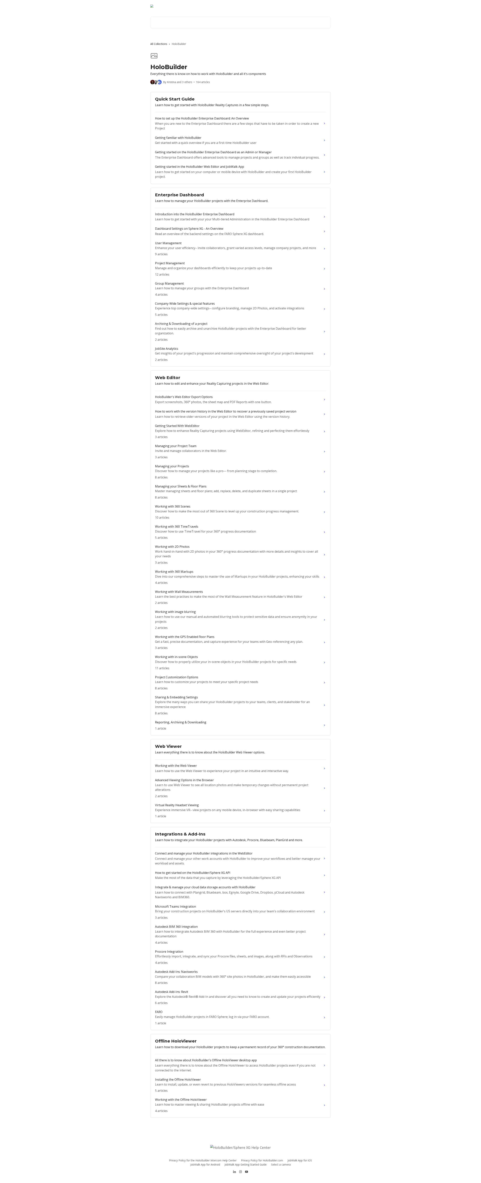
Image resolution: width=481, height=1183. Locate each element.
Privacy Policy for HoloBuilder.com (262, 1160)
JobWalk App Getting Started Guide (246, 1164)
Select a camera (281, 1164)
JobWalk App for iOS (299, 1160)
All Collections (158, 44)
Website (304, 6)
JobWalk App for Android (205, 1164)
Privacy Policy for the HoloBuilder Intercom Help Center (203, 1160)
